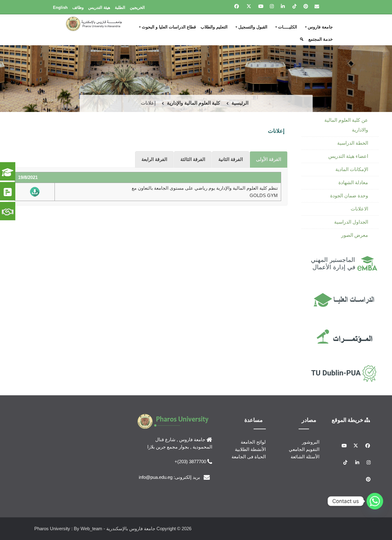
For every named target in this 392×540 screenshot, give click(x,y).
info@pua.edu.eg (155, 477)
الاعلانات (359, 208)
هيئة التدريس (99, 7)
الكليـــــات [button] (287, 26)
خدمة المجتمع (320, 39)
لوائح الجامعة (253, 442)
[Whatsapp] (375, 501)
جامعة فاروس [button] (320, 26)
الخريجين (137, 7)
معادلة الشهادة (353, 182)
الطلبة (120, 7)
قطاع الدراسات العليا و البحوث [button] (169, 26)
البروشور (310, 442)
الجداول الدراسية (351, 222)
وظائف (78, 7)
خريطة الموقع (348, 419)
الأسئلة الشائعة (305, 456)
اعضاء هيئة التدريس (348, 156)
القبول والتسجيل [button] (252, 26)
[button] (302, 39)
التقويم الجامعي (304, 449)
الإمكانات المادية (351, 169)
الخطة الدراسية (352, 143)
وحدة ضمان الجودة (349, 195)
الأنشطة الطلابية (250, 449)
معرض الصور (354, 235)
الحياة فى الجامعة (249, 456)
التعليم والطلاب (214, 26)
